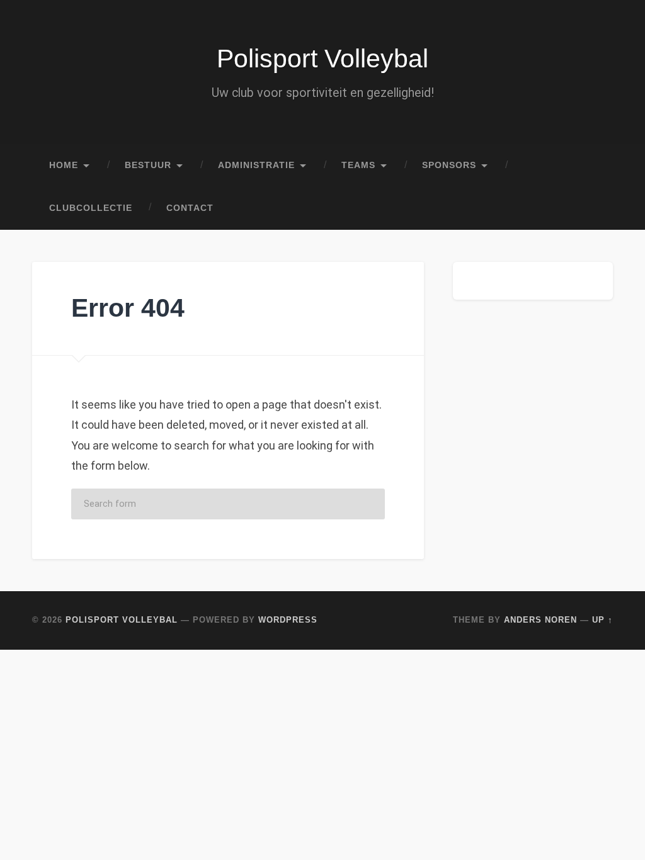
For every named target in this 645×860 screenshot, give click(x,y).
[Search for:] (228, 504)
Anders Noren (540, 620)
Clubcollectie (90, 208)
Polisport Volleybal (322, 58)
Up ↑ (602, 620)
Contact (190, 208)
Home (63, 165)
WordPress (287, 620)
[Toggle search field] (591, 208)
